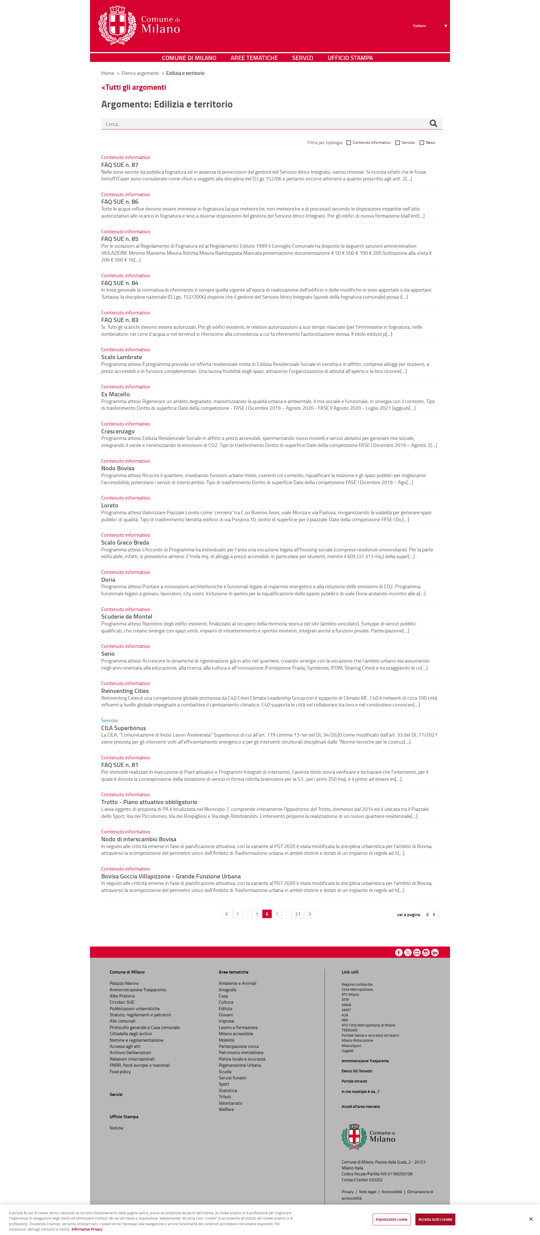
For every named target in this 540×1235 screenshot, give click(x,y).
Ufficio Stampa (350, 57)
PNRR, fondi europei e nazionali (140, 1065)
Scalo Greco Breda (125, 542)
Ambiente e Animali (237, 983)
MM (345, 1020)
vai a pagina (408, 914)
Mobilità (226, 1040)
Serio (108, 653)
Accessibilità (392, 1191)
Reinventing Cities (125, 690)
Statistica (228, 1090)
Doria (108, 579)
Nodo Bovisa (117, 467)
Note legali (368, 1191)
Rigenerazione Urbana (240, 1065)
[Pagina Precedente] (227, 913)
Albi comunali (123, 1021)
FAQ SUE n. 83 (119, 319)
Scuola (225, 1071)
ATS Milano (350, 994)
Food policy (120, 1071)
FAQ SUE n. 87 (119, 164)
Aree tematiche (254, 57)
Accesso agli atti (125, 1046)
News (430, 142)
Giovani (226, 1015)
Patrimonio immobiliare (241, 1052)
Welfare (226, 1109)
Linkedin (435, 952)
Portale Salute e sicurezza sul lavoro (370, 1035)
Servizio (408, 142)
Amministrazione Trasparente (138, 989)
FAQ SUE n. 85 (119, 238)
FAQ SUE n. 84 (119, 282)
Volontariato (230, 1103)
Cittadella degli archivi (131, 1033)
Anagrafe (227, 989)
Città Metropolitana (357, 989)
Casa (223, 996)
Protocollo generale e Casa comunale (145, 1027)
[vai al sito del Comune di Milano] (139, 26)
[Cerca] (433, 123)
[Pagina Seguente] (310, 913)
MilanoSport (351, 1045)
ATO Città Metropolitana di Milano (368, 1025)
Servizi (302, 57)
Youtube (417, 952)
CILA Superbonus (123, 727)
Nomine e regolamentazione (136, 1040)
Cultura (226, 1002)
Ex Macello (115, 393)
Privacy (348, 1191)
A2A (345, 1014)
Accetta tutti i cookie (435, 1219)
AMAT (346, 1009)
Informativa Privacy (87, 1229)
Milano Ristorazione (357, 1040)
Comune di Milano (189, 57)
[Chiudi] (531, 1219)
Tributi (225, 1096)
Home (107, 73)
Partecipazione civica (239, 1046)
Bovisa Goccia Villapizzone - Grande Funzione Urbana (171, 875)
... (247, 914)
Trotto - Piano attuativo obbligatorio (149, 801)
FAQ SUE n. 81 (119, 764)
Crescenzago (118, 430)
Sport (224, 1084)
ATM (345, 999)
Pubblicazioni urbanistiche (135, 1008)
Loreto (109, 504)
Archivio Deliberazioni (130, 1052)
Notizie (116, 1128)
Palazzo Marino (124, 983)
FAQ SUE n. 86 (119, 201)
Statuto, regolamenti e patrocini (140, 1015)
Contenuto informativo (371, 142)
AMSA (346, 1004)
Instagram (426, 952)
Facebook (399, 952)
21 (297, 914)
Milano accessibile (236, 1033)
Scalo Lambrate (121, 356)
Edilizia (225, 1008)
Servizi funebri (233, 1078)
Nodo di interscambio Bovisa (138, 838)
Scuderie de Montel (126, 616)
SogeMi (348, 1050)
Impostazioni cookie (392, 1219)
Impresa (226, 1021)
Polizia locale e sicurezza (242, 1059)
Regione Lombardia (357, 984)
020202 (375, 1180)
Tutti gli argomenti (135, 86)
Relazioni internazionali (132, 1059)
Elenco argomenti (141, 73)
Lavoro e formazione (238, 1027)
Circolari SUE (122, 1002)
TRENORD (349, 1030)
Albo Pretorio (122, 996)
